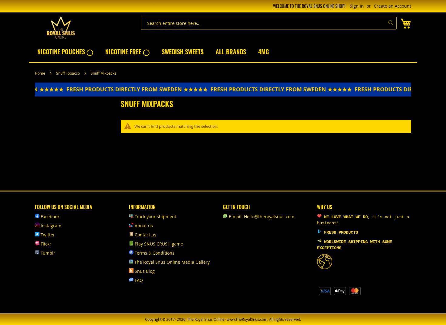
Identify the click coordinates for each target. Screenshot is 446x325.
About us (144, 226)
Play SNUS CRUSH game (159, 244)
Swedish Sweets (183, 51)
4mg (263, 51)
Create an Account (392, 6)
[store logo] (60, 27)
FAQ (139, 280)
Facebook (50, 216)
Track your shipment (155, 216)
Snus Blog (145, 271)
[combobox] (269, 23)
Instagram (51, 226)
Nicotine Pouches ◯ (65, 51)
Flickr (46, 244)
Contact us (145, 235)
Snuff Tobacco (68, 73)
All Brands (231, 51)
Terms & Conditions (154, 253)
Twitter (48, 235)
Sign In (357, 6)
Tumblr (48, 253)
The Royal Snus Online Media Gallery (172, 262)
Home (40, 73)
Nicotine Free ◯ (127, 51)
